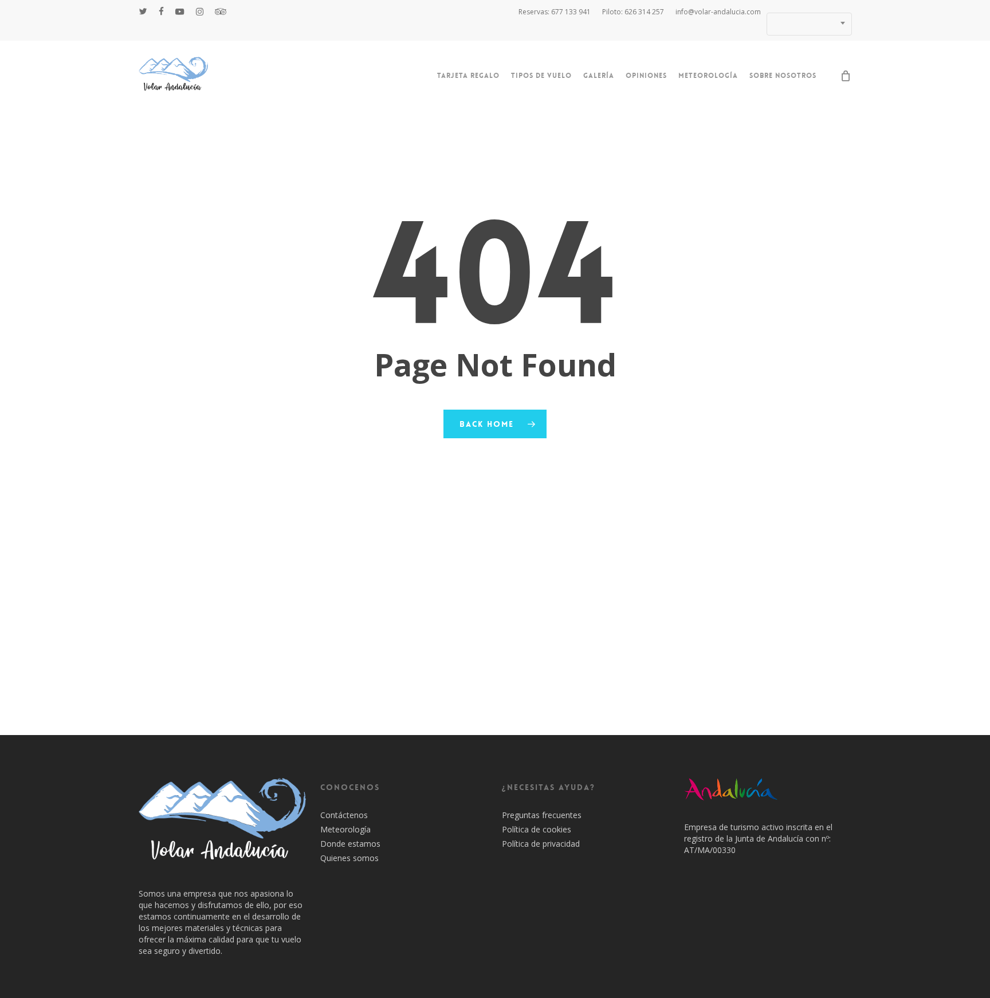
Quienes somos (349, 857)
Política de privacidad (541, 843)
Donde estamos (350, 843)
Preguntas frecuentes (542, 815)
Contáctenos (344, 815)
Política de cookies (536, 829)
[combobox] (809, 24)
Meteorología (345, 829)
